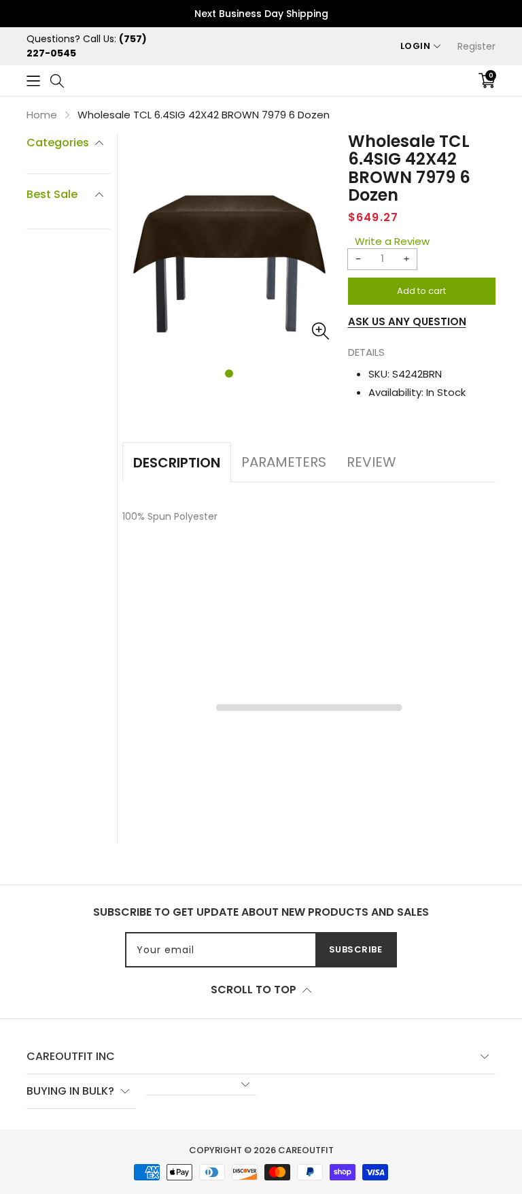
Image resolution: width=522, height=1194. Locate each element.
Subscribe (356, 949)
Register (476, 46)
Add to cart (421, 290)
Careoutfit (306, 1150)
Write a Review (392, 241)
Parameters (283, 461)
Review (371, 461)
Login (415, 45)
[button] (33, 80)
